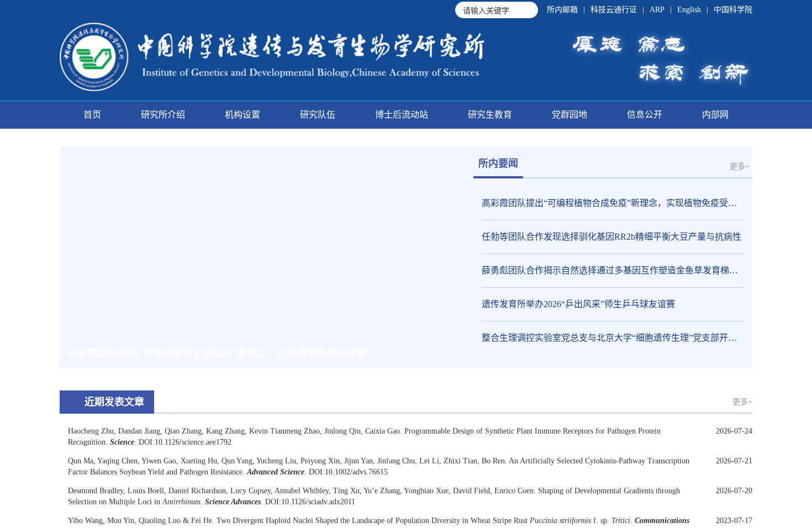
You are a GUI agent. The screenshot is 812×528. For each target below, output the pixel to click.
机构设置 (242, 114)
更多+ (740, 166)
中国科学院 (733, 10)
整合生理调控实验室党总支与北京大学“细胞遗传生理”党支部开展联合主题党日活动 (613, 337)
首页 (92, 114)
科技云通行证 (613, 10)
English (689, 10)
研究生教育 (490, 114)
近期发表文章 (114, 402)
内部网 (715, 114)
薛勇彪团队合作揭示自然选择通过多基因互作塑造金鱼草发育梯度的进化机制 (613, 270)
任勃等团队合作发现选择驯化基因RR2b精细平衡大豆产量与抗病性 (611, 236)
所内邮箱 (562, 10)
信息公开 (644, 114)
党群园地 (569, 114)
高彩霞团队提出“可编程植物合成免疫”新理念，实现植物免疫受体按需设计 (613, 203)
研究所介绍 (163, 114)
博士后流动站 (401, 114)
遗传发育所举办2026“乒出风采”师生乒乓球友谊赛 (578, 304)
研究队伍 (317, 114)
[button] (388, 353)
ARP (657, 10)
